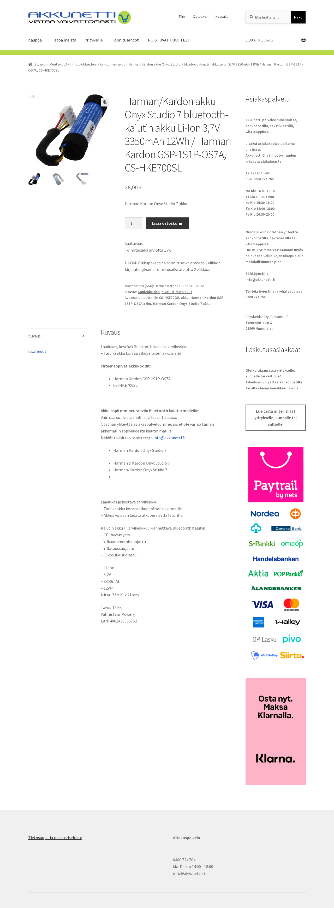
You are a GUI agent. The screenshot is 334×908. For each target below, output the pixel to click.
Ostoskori (200, 16)
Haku (298, 17)
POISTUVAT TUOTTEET (169, 40)
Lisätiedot (37, 351)
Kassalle (222, 16)
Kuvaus (34, 336)
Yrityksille (94, 40)
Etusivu (40, 64)
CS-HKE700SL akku (174, 297)
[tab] (58, 336)
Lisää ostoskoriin (167, 223)
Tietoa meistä (63, 40)
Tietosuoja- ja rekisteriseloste (55, 837)
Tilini (182, 16)
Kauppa (35, 40)
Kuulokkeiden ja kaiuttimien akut (100, 64)
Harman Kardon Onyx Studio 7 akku (182, 303)
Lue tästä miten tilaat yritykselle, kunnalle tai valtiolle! (275, 418)
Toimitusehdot (125, 40)
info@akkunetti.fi (169, 437)
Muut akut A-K (60, 64)
